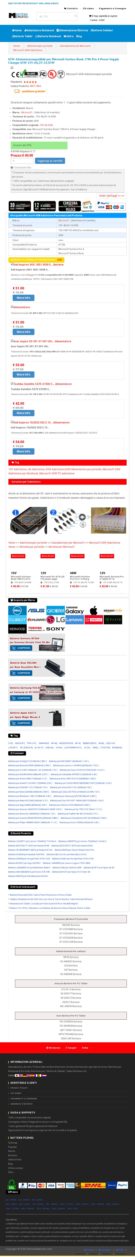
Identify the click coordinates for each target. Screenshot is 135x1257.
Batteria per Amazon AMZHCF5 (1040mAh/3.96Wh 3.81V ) (35, 809)
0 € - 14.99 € (11, 1200)
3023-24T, (111, 743)
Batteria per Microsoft (61, 546)
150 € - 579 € (72, 1209)
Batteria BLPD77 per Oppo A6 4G (99, 867)
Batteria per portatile (32, 546)
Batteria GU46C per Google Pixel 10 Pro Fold (73, 858)
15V (42, 125)
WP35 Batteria (71, 957)
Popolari (12, 1147)
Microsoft (26, 112)
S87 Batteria (71, 970)
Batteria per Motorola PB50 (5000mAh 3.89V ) (29, 765)
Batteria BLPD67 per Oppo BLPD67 (24, 863)
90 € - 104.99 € (52, 1204)
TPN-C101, (32, 743)
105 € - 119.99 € (66, 1204)
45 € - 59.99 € (11, 1204)
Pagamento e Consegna (112, 8)
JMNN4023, (44, 743)
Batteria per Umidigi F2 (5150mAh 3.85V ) (27, 761)
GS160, (59, 747)
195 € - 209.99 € (43, 1209)
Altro (70, 36)
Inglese (93, 1254)
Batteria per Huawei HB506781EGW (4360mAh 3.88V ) (33, 818)
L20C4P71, (13, 747)
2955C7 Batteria (71, 1002)
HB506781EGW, (66, 743)
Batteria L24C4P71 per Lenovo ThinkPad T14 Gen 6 (32, 841)
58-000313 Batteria (71, 998)
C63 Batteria (71, 965)
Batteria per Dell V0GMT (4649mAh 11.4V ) (69, 761)
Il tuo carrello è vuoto (104, 16)
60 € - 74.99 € (24, 1204)
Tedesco (106, 1254)
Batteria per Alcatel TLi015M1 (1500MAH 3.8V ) (30, 783)
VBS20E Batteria (71, 925)
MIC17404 (35, 86)
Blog (79, 36)
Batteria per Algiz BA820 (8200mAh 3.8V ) (27, 805)
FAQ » (11, 1172)
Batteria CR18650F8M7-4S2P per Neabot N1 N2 (30, 850)
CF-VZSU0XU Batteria (70, 933)
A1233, (87, 747)
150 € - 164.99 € (112, 1204)
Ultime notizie (15, 1168)
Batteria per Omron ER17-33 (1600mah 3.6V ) (71, 787)
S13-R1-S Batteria (71, 989)
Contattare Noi (22, 167)
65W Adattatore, (55, 469)
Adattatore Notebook (40, 30)
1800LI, (95, 747)
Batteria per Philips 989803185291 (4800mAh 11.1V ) (32, 822)
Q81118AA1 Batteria (71, 1030)
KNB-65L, (50, 747)
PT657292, (106, 747)
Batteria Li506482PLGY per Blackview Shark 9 (29, 867)
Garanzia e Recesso (22, 1104)
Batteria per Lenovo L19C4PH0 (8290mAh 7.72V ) (76, 765)
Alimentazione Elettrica (73, 30)
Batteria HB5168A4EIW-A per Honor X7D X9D (29, 872)
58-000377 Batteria (71, 993)
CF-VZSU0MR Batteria (71, 929)
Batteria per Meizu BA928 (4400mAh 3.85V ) (28, 792)
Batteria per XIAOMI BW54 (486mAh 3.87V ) (28, 774)
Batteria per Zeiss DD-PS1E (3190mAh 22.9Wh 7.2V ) (75, 792)
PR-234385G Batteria (71, 1021)
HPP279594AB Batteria (71, 1034)
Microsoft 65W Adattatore (27, 50)
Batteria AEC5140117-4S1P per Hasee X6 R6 (28, 845)
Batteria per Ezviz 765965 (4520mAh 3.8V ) (79, 822)
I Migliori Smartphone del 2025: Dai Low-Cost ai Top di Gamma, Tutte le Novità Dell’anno (51, 899)
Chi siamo (88, 8)
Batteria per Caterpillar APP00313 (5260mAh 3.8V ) (74, 774)
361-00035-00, (26, 747)
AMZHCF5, (20, 743)
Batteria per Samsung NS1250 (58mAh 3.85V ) (75, 796)
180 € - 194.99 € (27, 1209)
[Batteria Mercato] (21, 15)
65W (50, 125)
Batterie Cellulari (102, 30)
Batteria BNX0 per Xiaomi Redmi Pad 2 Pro (74, 850)
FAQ (120, 1250)
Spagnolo (80, 1254)
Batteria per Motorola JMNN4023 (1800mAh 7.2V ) (31, 813)
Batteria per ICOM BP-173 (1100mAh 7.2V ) (28, 787)
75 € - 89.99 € (38, 1204)
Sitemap (12, 1142)
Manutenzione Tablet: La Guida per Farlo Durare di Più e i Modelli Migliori (44, 903)
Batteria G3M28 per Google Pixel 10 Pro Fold (29, 858)
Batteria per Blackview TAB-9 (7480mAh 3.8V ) (29, 796)
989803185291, (90, 743)
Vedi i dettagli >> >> (111, 195)
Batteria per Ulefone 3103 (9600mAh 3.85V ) (69, 805)
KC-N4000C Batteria (70, 961)
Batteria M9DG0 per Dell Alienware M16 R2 (28, 876)
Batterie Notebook (49, 36)
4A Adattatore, (36, 469)
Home (18, 30)
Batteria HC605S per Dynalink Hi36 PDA (26, 854)
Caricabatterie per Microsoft (75, 46)
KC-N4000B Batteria (70, 974)
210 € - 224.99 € (58, 1209)
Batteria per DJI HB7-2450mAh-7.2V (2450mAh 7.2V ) (32, 770)
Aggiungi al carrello (50, 160)
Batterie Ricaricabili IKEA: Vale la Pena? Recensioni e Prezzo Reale (40, 895)
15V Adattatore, (17, 469)
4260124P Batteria (71, 1038)
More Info (23, 297)
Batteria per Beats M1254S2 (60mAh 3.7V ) (28, 800)
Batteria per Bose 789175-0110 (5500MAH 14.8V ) (73, 778)
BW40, (102, 743)
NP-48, (54, 743)
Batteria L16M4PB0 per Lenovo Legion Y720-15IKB (66, 863)
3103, (10, 743)
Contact (106, 1250)
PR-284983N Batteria (71, 1026)
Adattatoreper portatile (40, 46)
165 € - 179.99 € (12, 1209)
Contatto (72, 8)
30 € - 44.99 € (37, 1200)
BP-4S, (78, 743)
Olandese (121, 1254)
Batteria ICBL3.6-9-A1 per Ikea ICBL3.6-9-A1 (67, 854)
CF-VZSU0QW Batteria (71, 937)
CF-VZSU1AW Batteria (71, 942)
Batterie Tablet (23, 36)
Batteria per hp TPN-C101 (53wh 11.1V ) (83, 809)
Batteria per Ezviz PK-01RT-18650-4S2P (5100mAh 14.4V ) (77, 800)
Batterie (12, 1155)
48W (73, 573)
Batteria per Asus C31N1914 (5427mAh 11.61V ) (82, 770)
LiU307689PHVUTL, (73, 747)
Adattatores (14, 1159)
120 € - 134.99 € (82, 1204)
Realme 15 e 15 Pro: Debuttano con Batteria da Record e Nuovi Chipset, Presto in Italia (50, 908)
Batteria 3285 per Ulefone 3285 (67, 867)
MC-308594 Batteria (71, 1006)
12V (43, 573)
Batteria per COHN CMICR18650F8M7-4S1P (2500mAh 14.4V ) (83, 783)
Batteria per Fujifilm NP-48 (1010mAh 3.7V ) (78, 813)
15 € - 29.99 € (23, 1200)
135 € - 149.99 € (97, 1204)
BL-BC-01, (39, 747)
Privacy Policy (19, 1088)
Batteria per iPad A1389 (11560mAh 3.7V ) (27, 778)
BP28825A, (117, 747)
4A (46, 125)
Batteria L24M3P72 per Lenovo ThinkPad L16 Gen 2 (82, 841)
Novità (11, 1151)
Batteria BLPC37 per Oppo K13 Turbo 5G (71, 872)
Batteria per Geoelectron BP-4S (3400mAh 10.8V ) (84, 818)
